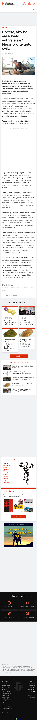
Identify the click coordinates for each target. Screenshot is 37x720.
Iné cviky (6, 482)
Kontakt (32, 687)
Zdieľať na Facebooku (11, 295)
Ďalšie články (19, 356)
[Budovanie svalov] (29, 3)
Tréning (5, 27)
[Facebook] (5, 712)
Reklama (32, 685)
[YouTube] (8, 712)
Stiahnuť (18, 517)
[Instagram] (3, 712)
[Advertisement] (18, 148)
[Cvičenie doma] (34, 3)
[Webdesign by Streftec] (32, 697)
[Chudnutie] (24, 3)
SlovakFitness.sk (8, 4)
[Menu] (3, 10)
